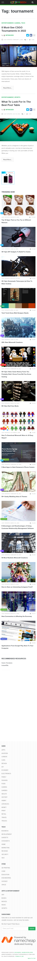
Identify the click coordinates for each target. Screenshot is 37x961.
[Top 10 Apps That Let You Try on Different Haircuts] (18, 205)
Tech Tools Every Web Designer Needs (15, 313)
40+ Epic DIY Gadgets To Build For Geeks (16, 252)
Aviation (5, 753)
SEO (3, 858)
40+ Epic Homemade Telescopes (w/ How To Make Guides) (17, 282)
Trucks (4, 821)
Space (4, 884)
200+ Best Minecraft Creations (12, 342)
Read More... (7, 88)
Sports (17, 97)
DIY (3, 767)
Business (5, 831)
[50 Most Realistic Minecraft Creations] (18, 543)
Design (4, 763)
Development (7, 834)
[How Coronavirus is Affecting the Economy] (18, 601)
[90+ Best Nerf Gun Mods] (18, 391)
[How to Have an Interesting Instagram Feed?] (18, 572)
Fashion (4, 780)
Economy (5, 770)
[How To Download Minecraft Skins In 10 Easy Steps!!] (18, 420)
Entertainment (8, 23)
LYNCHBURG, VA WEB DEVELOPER (23, 952)
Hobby (4, 800)
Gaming (17, 23)
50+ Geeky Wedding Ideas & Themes (14, 496)
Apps (3, 750)
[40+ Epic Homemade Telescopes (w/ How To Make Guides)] (18, 266)
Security (5, 854)
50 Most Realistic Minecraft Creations (15, 558)
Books (4, 898)
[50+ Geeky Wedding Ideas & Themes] (18, 482)
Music (4, 905)
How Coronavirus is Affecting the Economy (17, 616)
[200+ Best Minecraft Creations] (18, 327)
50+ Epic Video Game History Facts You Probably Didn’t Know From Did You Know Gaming (16, 374)
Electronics (6, 773)
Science (5, 881)
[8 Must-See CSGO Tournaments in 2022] (18, 55)
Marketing (6, 848)
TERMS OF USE (19, 956)
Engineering (6, 878)
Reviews (5, 851)
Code (3, 871)
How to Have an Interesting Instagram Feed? (17, 587)
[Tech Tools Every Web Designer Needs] (18, 298)
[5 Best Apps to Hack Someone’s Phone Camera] (18, 452)
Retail (4, 814)
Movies (4, 901)
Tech (23, 23)
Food (3, 783)
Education (5, 874)
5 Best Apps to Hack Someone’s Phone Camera (18, 467)
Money (4, 807)
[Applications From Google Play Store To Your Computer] (18, 631)
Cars (3, 760)
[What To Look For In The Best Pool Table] (18, 130)
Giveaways (6, 841)
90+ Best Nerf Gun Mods (10, 406)
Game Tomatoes (7, 663)
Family (4, 777)
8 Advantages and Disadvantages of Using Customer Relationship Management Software (18, 527)
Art (3, 894)
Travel (4, 817)
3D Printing (6, 868)
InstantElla (5, 665)
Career (4, 756)
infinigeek (9, 35)
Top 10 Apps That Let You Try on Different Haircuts (16, 221)
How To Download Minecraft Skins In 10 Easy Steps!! (17, 437)
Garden (4, 790)
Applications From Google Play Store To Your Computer (17, 647)
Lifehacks (5, 804)
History (5, 797)
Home (4, 844)
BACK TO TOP (31, 958)
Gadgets (5, 837)
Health (4, 794)
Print (4, 810)
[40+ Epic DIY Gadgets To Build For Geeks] (18, 237)
